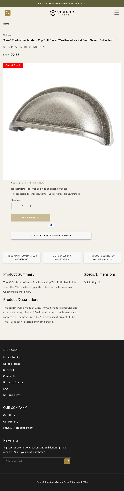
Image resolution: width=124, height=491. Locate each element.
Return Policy (11, 395)
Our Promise (10, 422)
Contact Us (9, 376)
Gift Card (8, 370)
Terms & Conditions (46, 482)
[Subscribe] (67, 461)
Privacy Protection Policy (18, 428)
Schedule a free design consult (51, 235)
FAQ (5, 389)
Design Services (12, 357)
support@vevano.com (102, 259)
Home (6, 24)
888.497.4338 (21, 259)
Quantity (15, 200)
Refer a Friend (11, 364)
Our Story (9, 415)
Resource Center (13, 382)
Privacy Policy (62, 482)
